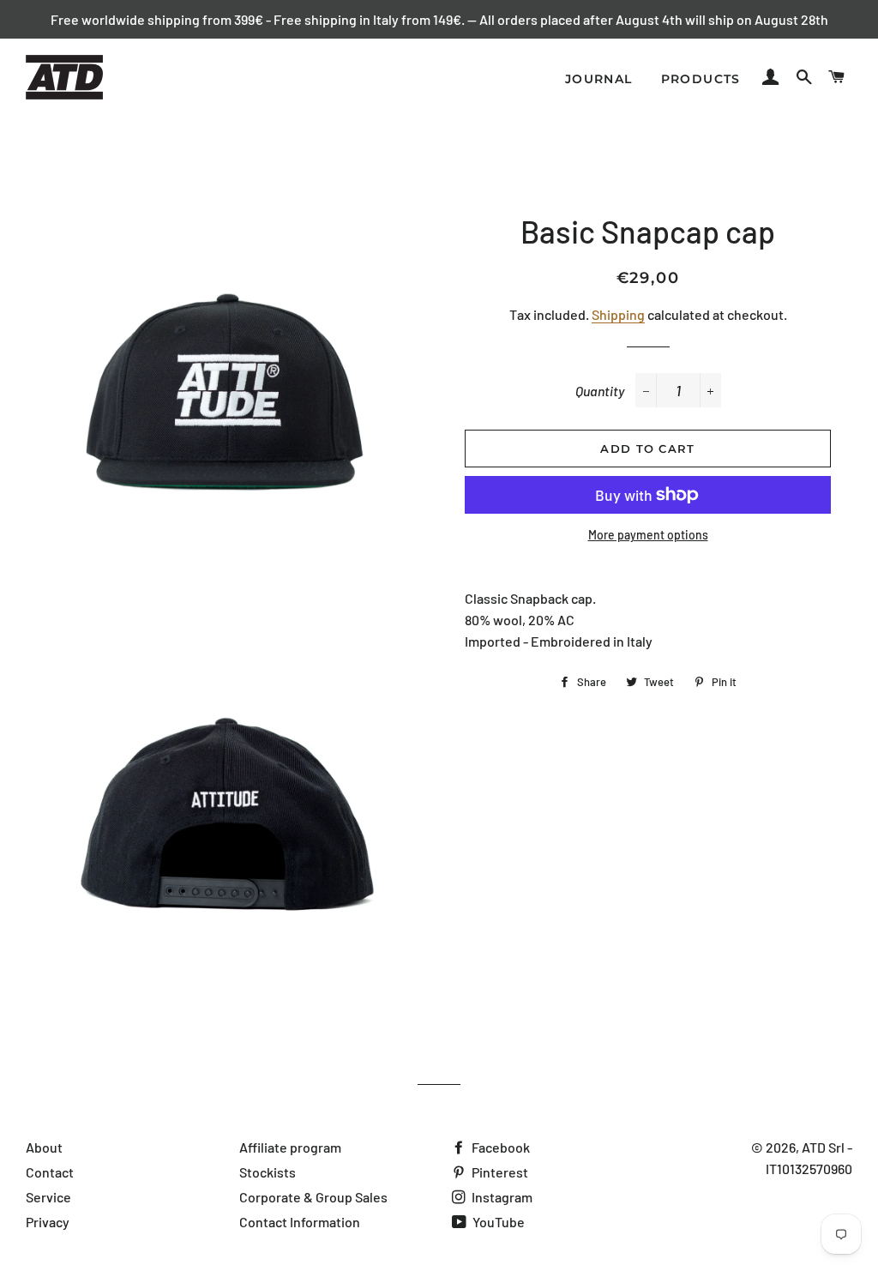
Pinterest (498, 1172)
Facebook (499, 1147)
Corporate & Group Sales (313, 1197)
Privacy (47, 1222)
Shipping (618, 314)
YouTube (497, 1222)
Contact (50, 1172)
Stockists (267, 1172)
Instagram (500, 1197)
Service (48, 1197)
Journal (599, 79)
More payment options (648, 534)
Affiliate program (290, 1147)
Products (701, 79)
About (44, 1147)
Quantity (599, 391)
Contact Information (299, 1222)
